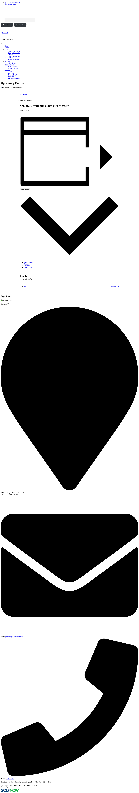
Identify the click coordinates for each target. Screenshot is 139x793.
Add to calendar (25, 189)
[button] (7, 49)
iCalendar (27, 264)
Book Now (7, 25)
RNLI (25, 286)
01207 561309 (10, 779)
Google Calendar (29, 262)
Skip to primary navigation (12, 2)
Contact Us (20, 25)
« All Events (23, 94)
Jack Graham (115, 286)
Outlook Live (28, 267)
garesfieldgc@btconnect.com (14, 636)
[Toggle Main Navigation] (1, 43)
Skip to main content (11, 4)
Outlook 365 (27, 265)
